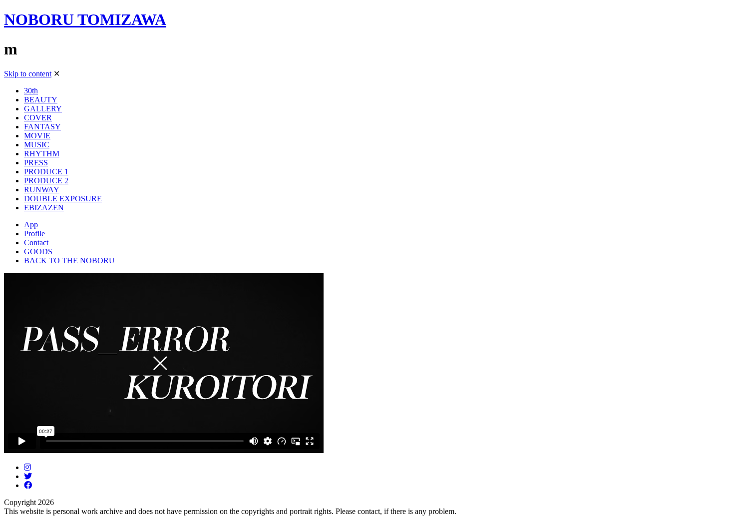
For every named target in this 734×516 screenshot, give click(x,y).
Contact (36, 242)
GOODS (38, 251)
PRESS (36, 162)
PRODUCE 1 (46, 171)
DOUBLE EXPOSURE (63, 198)
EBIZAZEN (44, 207)
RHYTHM (41, 153)
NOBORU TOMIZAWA (85, 19)
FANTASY (42, 126)
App (31, 224)
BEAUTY (40, 99)
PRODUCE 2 (46, 180)
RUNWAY (41, 189)
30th (31, 90)
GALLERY (43, 108)
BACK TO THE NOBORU (69, 260)
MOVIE (37, 135)
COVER (38, 117)
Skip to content (27, 73)
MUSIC (36, 144)
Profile (34, 233)
